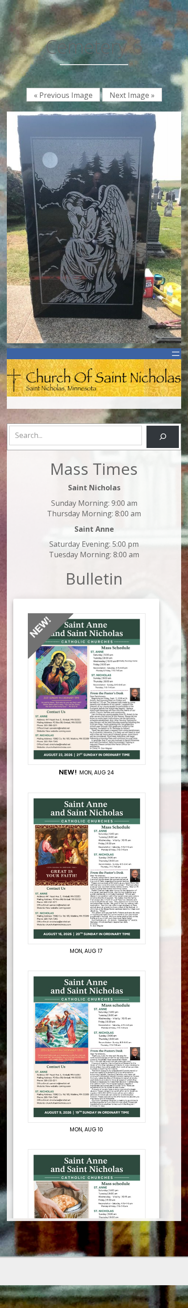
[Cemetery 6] (94, 227)
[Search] (162, 437)
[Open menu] (175, 353)
